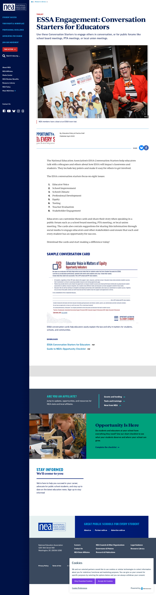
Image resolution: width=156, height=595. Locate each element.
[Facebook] (4, 111)
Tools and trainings (113, 401)
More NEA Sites (8, 91)
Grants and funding (113, 397)
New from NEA (111, 405)
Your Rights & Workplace (13, 24)
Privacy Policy (43, 566)
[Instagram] (18, 112)
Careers (77, 545)
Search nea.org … (13, 56)
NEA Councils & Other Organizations (110, 545)
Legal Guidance (137, 545)
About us (87, 530)
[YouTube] (9, 111)
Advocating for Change (12, 36)
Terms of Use (56, 566)
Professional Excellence (13, 30)
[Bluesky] (14, 111)
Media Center (7, 75)
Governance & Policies (105, 549)
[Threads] (22, 112)
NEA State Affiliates (82, 552)
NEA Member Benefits (10, 79)
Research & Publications (105, 552)
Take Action (8, 49)
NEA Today (6, 87)
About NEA (6, 67)
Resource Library (8, 83)
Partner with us (101, 530)
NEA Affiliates (7, 71)
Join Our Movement (10, 42)
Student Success (9, 17)
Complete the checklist (106, 447)
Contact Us (6, 104)
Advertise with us (118, 530)
